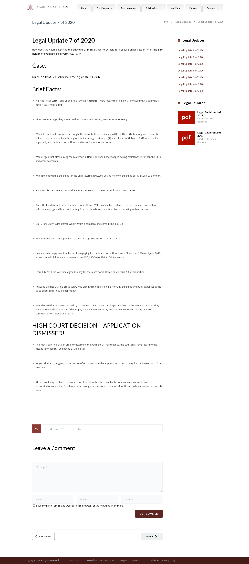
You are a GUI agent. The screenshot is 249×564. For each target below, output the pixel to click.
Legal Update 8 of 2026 (191, 57)
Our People (103, 8)
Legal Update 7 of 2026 (191, 63)
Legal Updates (183, 21)
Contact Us (212, 8)
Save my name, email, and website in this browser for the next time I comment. (79, 505)
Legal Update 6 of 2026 (191, 70)
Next (149, 536)
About (84, 8)
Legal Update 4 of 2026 (191, 84)
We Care (175, 8)
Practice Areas (129, 8)
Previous (45, 536)
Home (165, 21)
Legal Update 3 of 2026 (191, 90)
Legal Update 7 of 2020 (63, 40)
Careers (193, 8)
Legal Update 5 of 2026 (191, 77)
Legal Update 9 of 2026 (191, 50)
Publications (152, 8)
